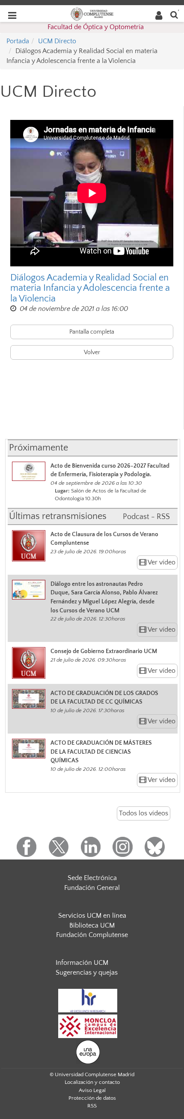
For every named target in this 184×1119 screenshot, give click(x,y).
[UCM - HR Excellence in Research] (87, 1000)
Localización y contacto (92, 1082)
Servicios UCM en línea (92, 915)
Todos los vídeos (143, 813)
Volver (92, 352)
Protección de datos (92, 1098)
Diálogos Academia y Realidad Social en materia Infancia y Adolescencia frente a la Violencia (90, 288)
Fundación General (92, 888)
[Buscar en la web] (174, 14)
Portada (17, 41)
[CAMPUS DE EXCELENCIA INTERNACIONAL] (87, 1025)
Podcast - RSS (146, 517)
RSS (92, 1106)
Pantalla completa (91, 331)
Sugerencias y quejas (87, 972)
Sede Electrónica (92, 878)
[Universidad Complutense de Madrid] (92, 13)
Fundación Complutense (92, 935)
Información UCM (82, 963)
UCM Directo (57, 41)
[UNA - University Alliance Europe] (88, 1051)
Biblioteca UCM (92, 925)
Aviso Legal (92, 1090)
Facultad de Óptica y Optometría (95, 27)
